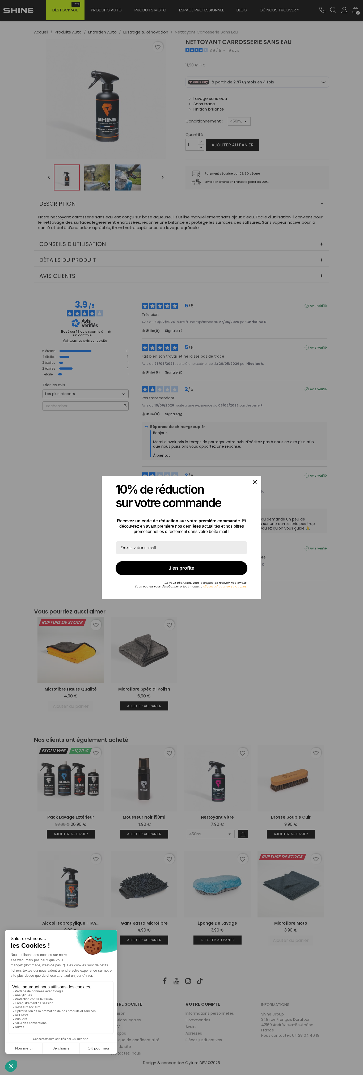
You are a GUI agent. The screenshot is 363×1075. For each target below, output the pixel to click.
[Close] (254, 482)
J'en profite (181, 568)
